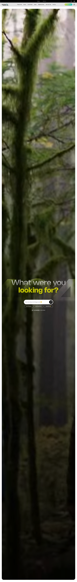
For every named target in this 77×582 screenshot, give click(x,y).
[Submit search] (71, 1)
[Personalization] (74, 4)
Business (44, 1)
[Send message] (51, 302)
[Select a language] (74, 1)
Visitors (38, 1)
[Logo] (5, 4)
